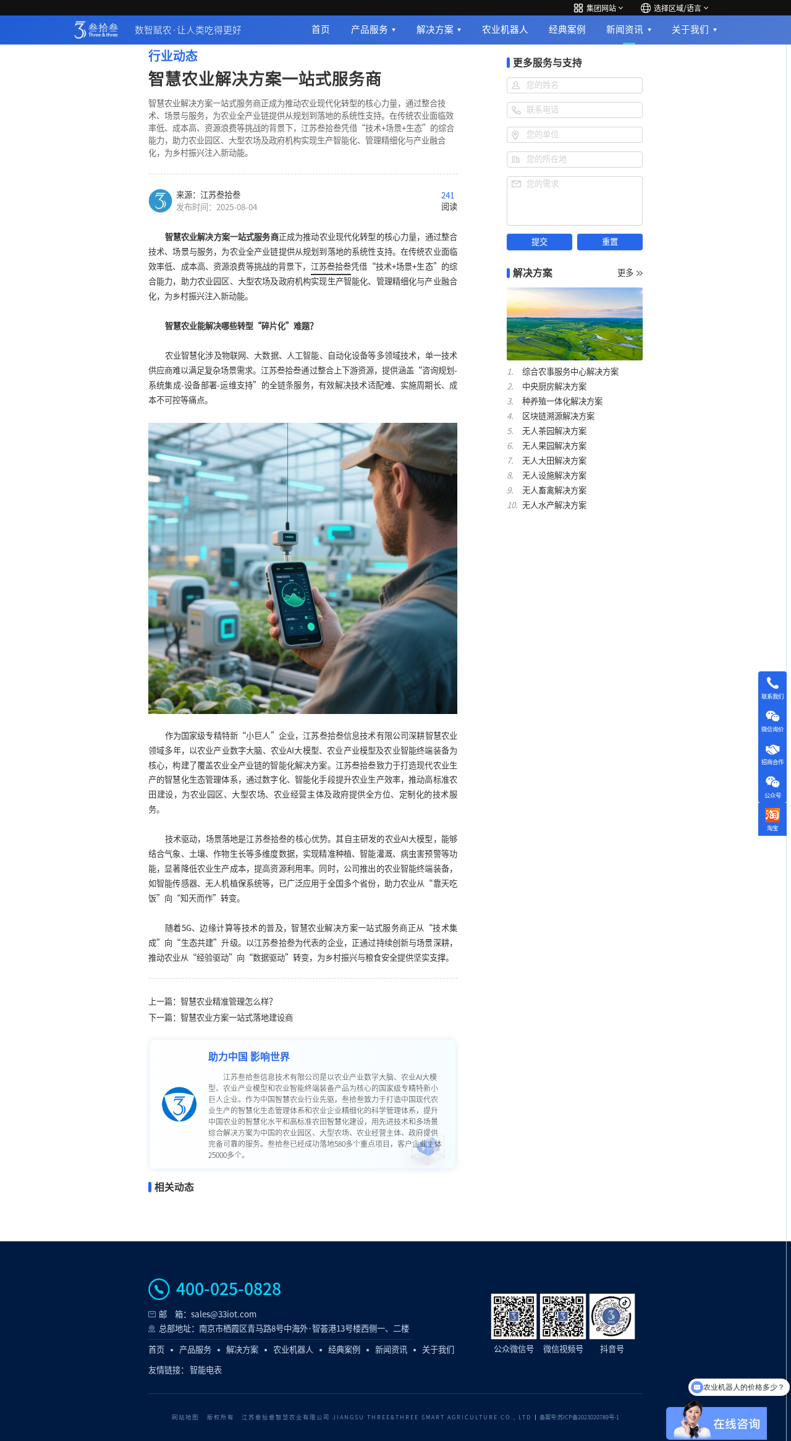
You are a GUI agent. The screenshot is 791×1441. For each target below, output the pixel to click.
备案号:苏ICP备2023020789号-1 (579, 1417)
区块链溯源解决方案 (558, 416)
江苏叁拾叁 (331, 266)
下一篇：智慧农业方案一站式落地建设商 (220, 1017)
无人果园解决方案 (554, 445)
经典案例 (567, 29)
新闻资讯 (624, 29)
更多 (625, 273)
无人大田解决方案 (554, 460)
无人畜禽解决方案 (554, 490)
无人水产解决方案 (554, 505)
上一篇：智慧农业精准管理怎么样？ (212, 1001)
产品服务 (369, 29)
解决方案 (435, 29)
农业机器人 (505, 29)
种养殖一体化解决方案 (562, 401)
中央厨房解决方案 (554, 386)
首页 (320, 29)
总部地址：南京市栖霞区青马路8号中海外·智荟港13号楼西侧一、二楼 (284, 1328)
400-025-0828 (228, 1289)
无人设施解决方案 (554, 475)
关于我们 (690, 29)
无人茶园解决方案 (554, 431)
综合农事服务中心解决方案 (570, 371)
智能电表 (206, 1370)
